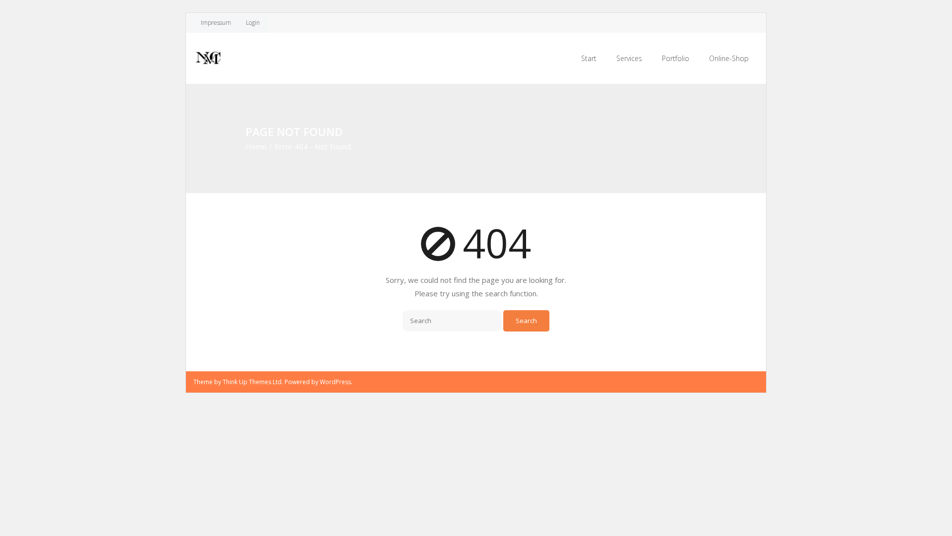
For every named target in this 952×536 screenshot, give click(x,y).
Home (256, 146)
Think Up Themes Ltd (252, 382)
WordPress (335, 382)
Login (253, 22)
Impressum (216, 22)
